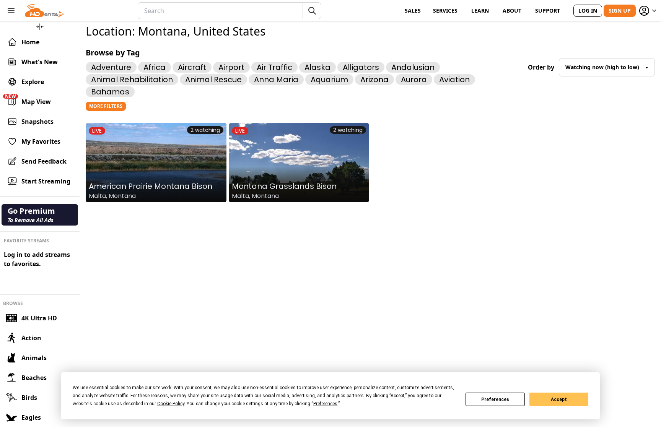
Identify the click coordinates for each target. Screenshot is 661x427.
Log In (587, 10)
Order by (541, 67)
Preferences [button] (325, 403)
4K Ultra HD (39, 318)
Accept (559, 399)
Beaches (34, 377)
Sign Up (620, 10)
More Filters (105, 106)
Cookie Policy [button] (170, 403)
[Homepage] (44, 11)
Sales (413, 10)
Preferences (495, 399)
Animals (34, 358)
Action (31, 338)
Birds (29, 397)
